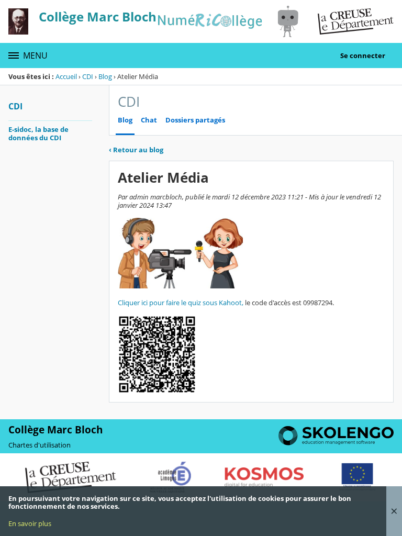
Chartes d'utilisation (39, 445)
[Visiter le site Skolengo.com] (336, 443)
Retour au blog (136, 149)
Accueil (66, 76)
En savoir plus (29, 523)
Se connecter (362, 55)
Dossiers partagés (195, 120)
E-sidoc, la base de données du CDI (38, 133)
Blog (105, 76)
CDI (87, 76)
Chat (149, 120)
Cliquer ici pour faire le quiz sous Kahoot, (180, 302)
